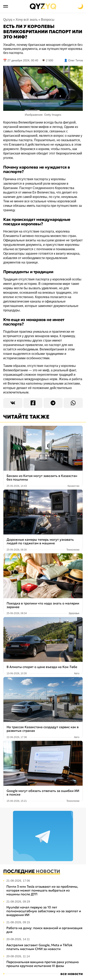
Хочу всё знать (27, 19)
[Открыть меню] (6, 6)
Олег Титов (75, 60)
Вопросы (47, 19)
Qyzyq (7, 19)
